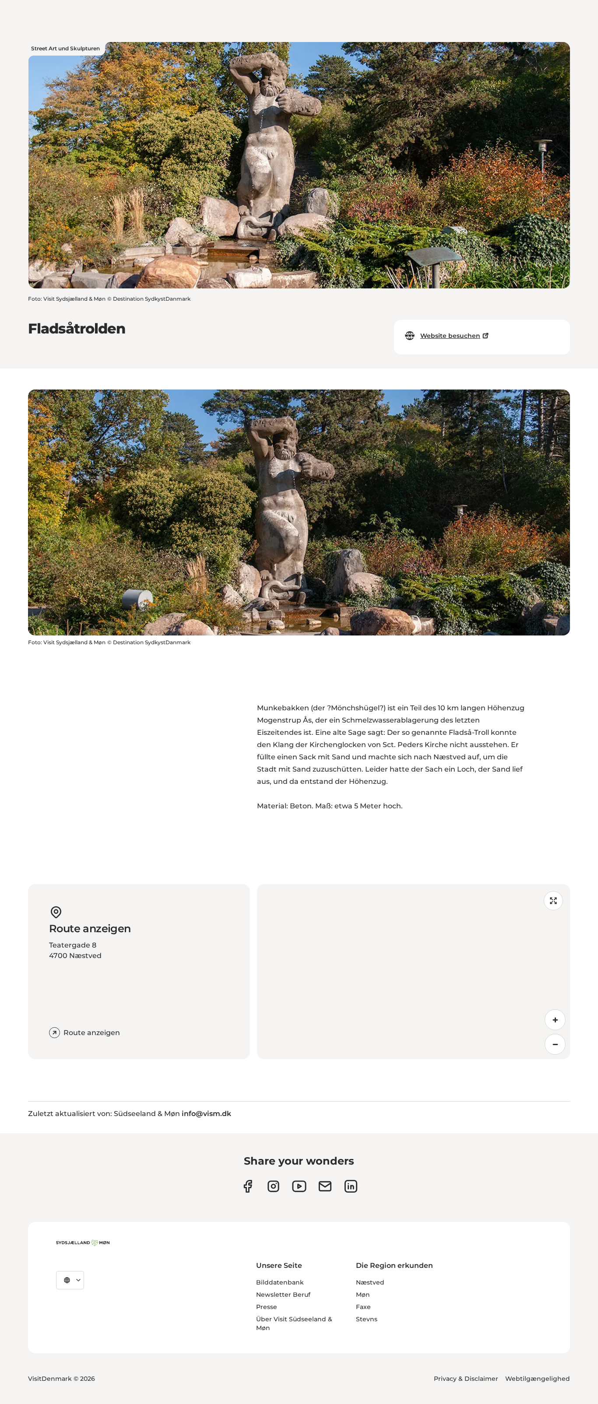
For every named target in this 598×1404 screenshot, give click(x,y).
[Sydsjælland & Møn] (82, 1243)
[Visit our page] (273, 1186)
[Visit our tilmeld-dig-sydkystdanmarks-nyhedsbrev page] (325, 1186)
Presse (266, 1307)
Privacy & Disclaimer (466, 1379)
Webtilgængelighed (537, 1379)
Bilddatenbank (280, 1282)
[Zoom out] (555, 1044)
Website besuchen (450, 336)
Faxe (363, 1307)
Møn (363, 1295)
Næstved (370, 1282)
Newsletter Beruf (283, 1295)
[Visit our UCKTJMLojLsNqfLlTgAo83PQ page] (299, 1186)
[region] (413, 971)
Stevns (366, 1319)
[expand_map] (553, 900)
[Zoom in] (555, 1019)
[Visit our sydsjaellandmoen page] (247, 1186)
